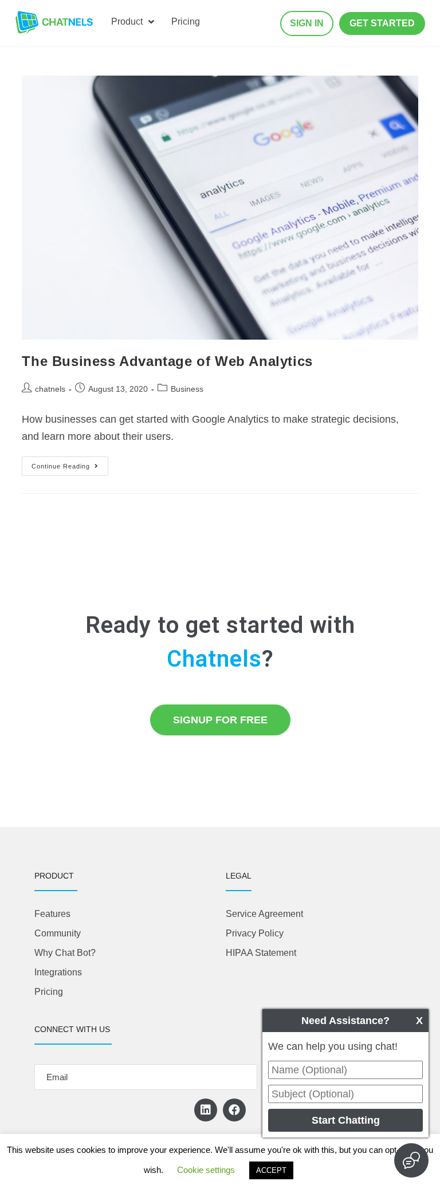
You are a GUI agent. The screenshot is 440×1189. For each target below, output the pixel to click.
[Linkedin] (205, 1110)
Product (127, 21)
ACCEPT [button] (271, 1170)
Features (52, 914)
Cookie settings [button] (206, 1170)
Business (187, 388)
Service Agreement (264, 914)
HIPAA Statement (261, 953)
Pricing (185, 21)
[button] (306, 23)
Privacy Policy (255, 933)
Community (57, 933)
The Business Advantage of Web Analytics (167, 361)
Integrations (58, 972)
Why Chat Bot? (65, 953)
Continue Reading (70, 463)
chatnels (50, 388)
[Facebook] (234, 1110)
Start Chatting (346, 1120)
